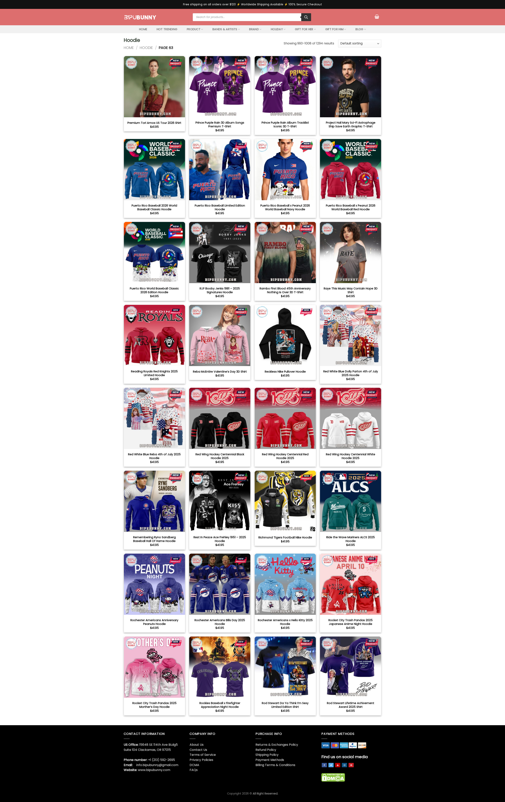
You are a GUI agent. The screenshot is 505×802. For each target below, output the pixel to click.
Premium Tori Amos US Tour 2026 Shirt (154, 123)
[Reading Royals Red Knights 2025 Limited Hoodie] (154, 335)
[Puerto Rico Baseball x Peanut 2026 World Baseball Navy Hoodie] (285, 169)
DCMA (194, 765)
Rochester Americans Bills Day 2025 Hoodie (220, 622)
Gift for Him (334, 29)
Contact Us (198, 750)
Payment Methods (269, 760)
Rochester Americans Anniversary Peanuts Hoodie (154, 622)
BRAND (254, 29)
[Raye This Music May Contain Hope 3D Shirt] (350, 252)
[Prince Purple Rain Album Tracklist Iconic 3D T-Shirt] (285, 86)
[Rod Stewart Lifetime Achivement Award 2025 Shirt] (350, 667)
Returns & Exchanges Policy (276, 744)
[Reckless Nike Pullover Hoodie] (285, 335)
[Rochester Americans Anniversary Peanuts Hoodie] (154, 584)
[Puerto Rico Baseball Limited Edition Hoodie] (219, 169)
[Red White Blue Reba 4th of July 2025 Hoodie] (154, 418)
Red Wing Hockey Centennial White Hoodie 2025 (350, 456)
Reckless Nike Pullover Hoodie (285, 372)
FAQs (194, 770)
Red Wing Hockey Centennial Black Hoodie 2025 (219, 456)
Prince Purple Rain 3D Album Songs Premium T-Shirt (219, 124)
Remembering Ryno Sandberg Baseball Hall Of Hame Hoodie (154, 539)
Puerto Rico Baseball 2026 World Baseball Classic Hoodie (154, 207)
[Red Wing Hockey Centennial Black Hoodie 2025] (219, 418)
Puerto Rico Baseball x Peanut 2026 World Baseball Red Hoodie (350, 207)
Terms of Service (203, 754)
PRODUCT (193, 29)
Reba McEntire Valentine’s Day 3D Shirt (220, 372)
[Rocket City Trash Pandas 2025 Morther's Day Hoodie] (154, 667)
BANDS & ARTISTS (224, 29)
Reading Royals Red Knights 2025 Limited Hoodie (154, 373)
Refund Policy (265, 750)
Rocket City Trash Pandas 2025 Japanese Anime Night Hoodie (350, 622)
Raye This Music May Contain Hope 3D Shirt (351, 290)
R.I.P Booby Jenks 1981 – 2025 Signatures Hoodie (220, 290)
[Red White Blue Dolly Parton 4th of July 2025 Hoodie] (350, 335)
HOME (143, 29)
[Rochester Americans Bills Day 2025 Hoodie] (219, 584)
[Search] (306, 17)
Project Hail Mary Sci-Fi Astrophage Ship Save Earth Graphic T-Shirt (350, 124)
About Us (197, 744)
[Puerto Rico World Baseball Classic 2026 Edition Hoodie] (154, 252)
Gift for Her (304, 29)
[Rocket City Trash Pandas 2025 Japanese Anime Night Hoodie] (350, 584)
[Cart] (376, 16)
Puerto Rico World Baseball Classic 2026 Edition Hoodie (154, 290)
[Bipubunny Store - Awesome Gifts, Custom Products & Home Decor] (140, 17)
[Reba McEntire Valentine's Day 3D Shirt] (219, 335)
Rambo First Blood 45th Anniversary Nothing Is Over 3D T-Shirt (285, 290)
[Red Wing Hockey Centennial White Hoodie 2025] (350, 418)
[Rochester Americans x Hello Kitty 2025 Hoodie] (285, 584)
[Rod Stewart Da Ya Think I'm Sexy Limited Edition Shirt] (285, 667)
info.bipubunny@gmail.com (157, 765)
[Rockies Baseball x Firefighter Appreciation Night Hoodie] (219, 667)
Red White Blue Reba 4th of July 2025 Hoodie (154, 456)
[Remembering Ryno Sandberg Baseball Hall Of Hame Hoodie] (154, 501)
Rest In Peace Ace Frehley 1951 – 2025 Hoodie (220, 539)
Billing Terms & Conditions (275, 765)
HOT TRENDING (167, 29)
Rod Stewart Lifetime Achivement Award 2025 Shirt (350, 705)
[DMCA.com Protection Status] (333, 777)
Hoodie (146, 47)
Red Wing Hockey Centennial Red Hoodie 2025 (285, 456)
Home (129, 47)
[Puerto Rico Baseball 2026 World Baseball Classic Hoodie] (154, 169)
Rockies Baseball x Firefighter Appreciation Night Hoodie (219, 705)
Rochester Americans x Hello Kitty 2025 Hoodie (285, 622)
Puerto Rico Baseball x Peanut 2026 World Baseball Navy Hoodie (285, 207)
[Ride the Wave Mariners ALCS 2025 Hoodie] (350, 501)
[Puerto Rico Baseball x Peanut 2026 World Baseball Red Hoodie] (350, 169)
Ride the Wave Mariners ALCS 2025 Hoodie (350, 539)
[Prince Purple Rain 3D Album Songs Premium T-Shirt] (219, 86)
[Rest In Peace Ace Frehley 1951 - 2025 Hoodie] (219, 501)
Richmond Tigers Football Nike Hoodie (285, 537)
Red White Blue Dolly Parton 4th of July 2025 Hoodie (350, 373)
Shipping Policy (267, 754)
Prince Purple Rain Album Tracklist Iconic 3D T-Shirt (285, 124)
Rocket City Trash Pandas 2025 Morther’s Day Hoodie (154, 705)
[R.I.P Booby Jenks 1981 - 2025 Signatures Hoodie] (219, 252)
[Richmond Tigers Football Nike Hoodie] (285, 501)
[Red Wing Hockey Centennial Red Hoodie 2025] (285, 418)
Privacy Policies (201, 760)
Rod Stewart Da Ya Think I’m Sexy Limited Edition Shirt (285, 705)
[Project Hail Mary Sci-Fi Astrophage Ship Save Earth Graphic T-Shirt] (350, 86)
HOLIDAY (277, 29)
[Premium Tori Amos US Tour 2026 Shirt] (154, 86)
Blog (359, 29)
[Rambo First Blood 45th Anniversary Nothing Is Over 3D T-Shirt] (285, 252)
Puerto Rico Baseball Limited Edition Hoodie (220, 207)
